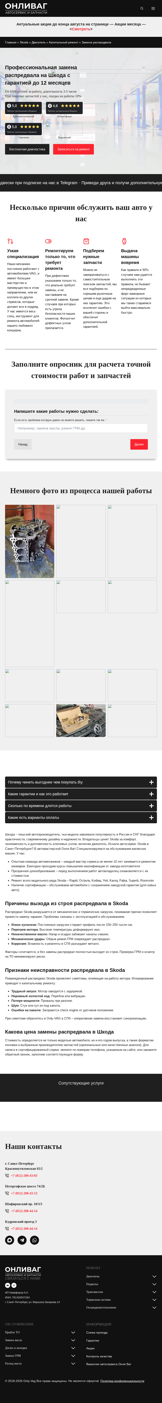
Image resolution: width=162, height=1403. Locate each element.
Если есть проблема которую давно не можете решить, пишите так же (59, 420)
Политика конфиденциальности (122, 1381)
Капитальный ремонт (63, 42)
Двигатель (39, 42)
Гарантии (92, 1340)
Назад (22, 444)
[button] (29, 541)
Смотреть (81, 29)
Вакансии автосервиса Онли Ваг (108, 1364)
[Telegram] (13, 1285)
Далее (139, 444)
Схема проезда (97, 1332)
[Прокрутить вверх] (152, 1391)
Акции (90, 1348)
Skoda (24, 42)
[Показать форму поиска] (142, 8)
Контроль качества (99, 1356)
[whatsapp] (9, 1240)
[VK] (7, 1285)
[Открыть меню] (153, 8)
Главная (10, 42)
